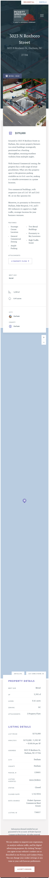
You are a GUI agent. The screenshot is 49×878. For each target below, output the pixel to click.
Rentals (43, 2)
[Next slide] (41, 102)
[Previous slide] (7, 102)
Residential (29, 2)
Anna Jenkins (35, 780)
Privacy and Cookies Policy (31, 855)
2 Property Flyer (34, 714)
